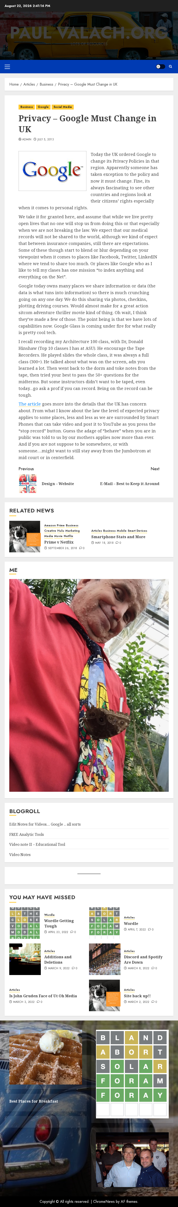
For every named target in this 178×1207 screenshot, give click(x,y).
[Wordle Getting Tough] (25, 923)
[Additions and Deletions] (25, 959)
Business (26, 107)
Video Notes (20, 854)
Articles (96, 531)
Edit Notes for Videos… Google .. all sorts (45, 824)
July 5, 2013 (46, 140)
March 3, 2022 (24, 1002)
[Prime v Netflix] (25, 536)
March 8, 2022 (138, 968)
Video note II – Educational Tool (37, 844)
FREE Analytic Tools (26, 834)
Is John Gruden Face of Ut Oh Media (43, 995)
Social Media (63, 107)
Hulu (60, 531)
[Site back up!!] (105, 995)
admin (27, 140)
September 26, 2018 (62, 548)
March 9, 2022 (59, 968)
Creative (50, 531)
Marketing (72, 531)
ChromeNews (104, 1201)
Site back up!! (137, 995)
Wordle (49, 915)
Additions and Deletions (58, 959)
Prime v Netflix (58, 542)
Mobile (122, 531)
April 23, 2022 (58, 932)
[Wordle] (105, 923)
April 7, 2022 (137, 930)
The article (30, 404)
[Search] (170, 66)
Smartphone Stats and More (118, 536)
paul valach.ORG (89, 33)
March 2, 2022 (138, 1002)
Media (48, 536)
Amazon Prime (54, 526)
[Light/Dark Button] (160, 66)
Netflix (68, 536)
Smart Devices (137, 531)
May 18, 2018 (104, 543)
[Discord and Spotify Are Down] (105, 959)
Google (43, 107)
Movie (58, 536)
